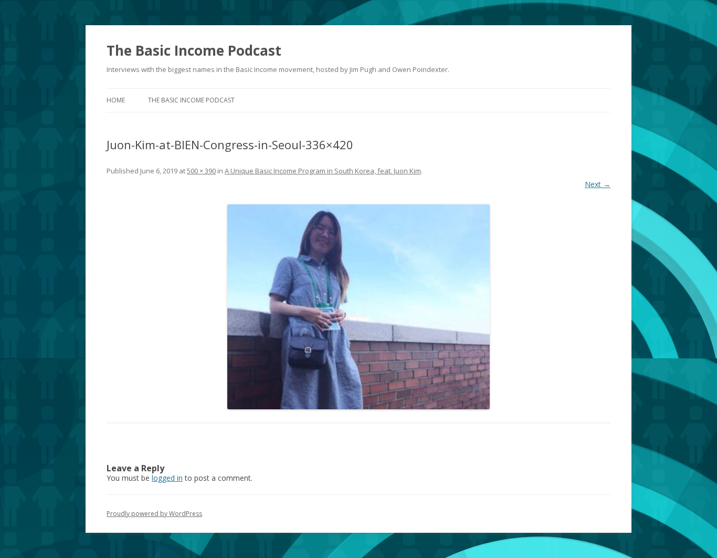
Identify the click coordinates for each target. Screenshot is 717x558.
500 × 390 (201, 170)
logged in (167, 478)
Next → (597, 184)
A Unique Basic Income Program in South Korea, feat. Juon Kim (323, 170)
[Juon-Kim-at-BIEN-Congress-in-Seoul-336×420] (358, 306)
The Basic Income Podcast (194, 50)
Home (116, 100)
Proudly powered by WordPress (154, 513)
